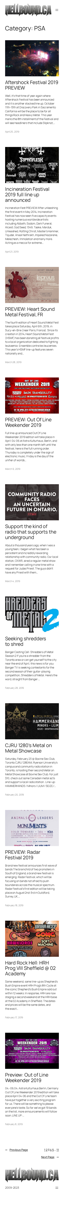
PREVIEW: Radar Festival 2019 (22, 854)
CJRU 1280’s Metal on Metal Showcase (28, 748)
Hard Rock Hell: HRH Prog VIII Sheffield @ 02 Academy (30, 968)
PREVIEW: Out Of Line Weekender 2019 (28, 422)
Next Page (50, 1157)
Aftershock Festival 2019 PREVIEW (31, 85)
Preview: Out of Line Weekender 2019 (26, 1077)
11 (57, 1150)
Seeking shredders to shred (25, 641)
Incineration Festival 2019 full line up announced (27, 194)
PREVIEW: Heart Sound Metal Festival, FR (30, 311)
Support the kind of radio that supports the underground (30, 532)
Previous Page (16, 1150)
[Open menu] (57, 10)
